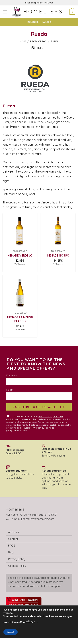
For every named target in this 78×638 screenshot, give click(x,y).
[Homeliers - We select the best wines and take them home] (39, 12)
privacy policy (45, 416)
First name (11, 375)
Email (9, 390)
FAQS (11, 545)
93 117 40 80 (13, 519)
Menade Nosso (58, 255)
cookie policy (30, 419)
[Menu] (5, 12)
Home (23, 41)
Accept (10, 632)
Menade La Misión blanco (20, 319)
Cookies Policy (17, 565)
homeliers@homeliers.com (38, 519)
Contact (13, 539)
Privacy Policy (16, 559)
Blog (11, 552)
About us (13, 532)
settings (30, 621)
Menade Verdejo (19, 255)
